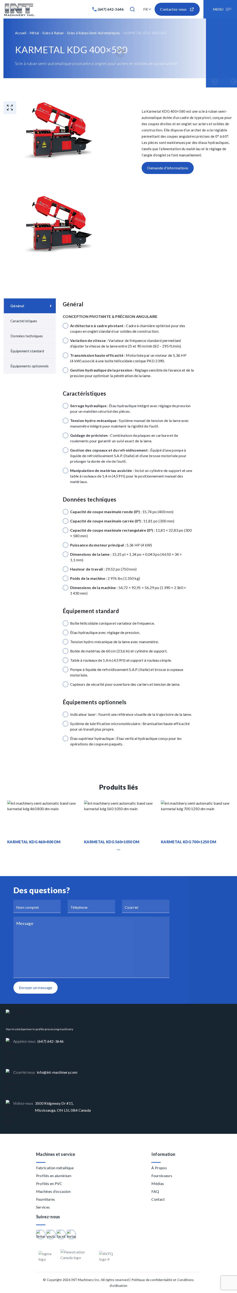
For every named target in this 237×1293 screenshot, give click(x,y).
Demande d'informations (167, 168)
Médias (157, 1183)
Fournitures (45, 1199)
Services (43, 1207)
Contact (158, 1199)
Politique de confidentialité (151, 1280)
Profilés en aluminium (54, 1175)
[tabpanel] (41, 822)
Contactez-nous (173, 9)
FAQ (155, 1191)
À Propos (159, 1168)
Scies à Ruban (53, 33)
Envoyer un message (35, 987)
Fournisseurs (161, 1175)
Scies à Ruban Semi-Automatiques (93, 33)
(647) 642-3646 (111, 9)
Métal (34, 33)
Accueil (20, 33)
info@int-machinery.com (57, 1072)
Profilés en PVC (49, 1183)
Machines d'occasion (53, 1191)
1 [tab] (118, 849)
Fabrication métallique (55, 1168)
